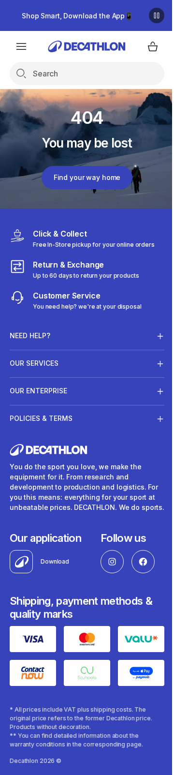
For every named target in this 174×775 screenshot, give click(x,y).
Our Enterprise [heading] (38, 391)
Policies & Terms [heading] (41, 418)
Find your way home (87, 177)
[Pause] (156, 15)
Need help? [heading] (30, 335)
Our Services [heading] (34, 363)
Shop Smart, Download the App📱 (77, 16)
